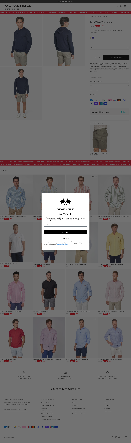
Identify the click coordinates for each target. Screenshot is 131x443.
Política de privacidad (60, 244)
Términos (66, 244)
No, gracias (65, 238)
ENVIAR (65, 232)
